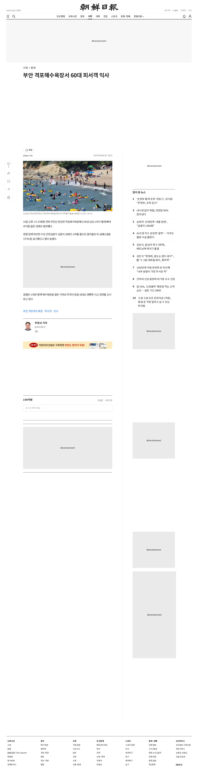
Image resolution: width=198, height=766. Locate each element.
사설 (9, 745)
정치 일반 (44, 745)
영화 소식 (152, 753)
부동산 (99, 764)
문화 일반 (152, 760)
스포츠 (128, 741)
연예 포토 (152, 756)
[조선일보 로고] (99, 6)
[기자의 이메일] (36, 332)
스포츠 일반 (130, 745)
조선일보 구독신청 (183, 745)
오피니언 (11, 741)
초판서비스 (180, 749)
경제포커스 (12, 764)
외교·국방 (45, 760)
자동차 (99, 760)
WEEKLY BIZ (102, 745)
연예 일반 (152, 745)
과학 (98, 753)
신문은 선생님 (181, 753)
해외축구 (129, 760)
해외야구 (129, 753)
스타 (150, 749)
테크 (98, 749)
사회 (25, 68)
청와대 (43, 749)
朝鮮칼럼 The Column (17, 753)
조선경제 (100, 741)
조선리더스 (180, 741)
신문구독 (167, 10)
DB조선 (179, 764)
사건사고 (76, 749)
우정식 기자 (27, 156)
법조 (74, 753)
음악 (159, 753)
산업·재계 (101, 756)
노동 (74, 760)
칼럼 (9, 749)
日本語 (183, 10)
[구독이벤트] (67, 345)
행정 (42, 764)
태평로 (10, 756)
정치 (42, 741)
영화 (153, 764)
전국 (33, 68)
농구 (127, 764)
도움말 (100, 400)
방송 (155, 749)
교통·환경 (77, 764)
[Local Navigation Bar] (8, 16)
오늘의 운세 (180, 756)
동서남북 (11, 760)
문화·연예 (153, 741)
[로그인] (190, 16)
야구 (127, 749)
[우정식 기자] (28, 326)
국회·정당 (45, 753)
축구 (127, 756)
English (175, 10)
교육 (74, 756)
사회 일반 (76, 745)
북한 (42, 756)
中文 (190, 10)
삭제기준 (108, 400)
